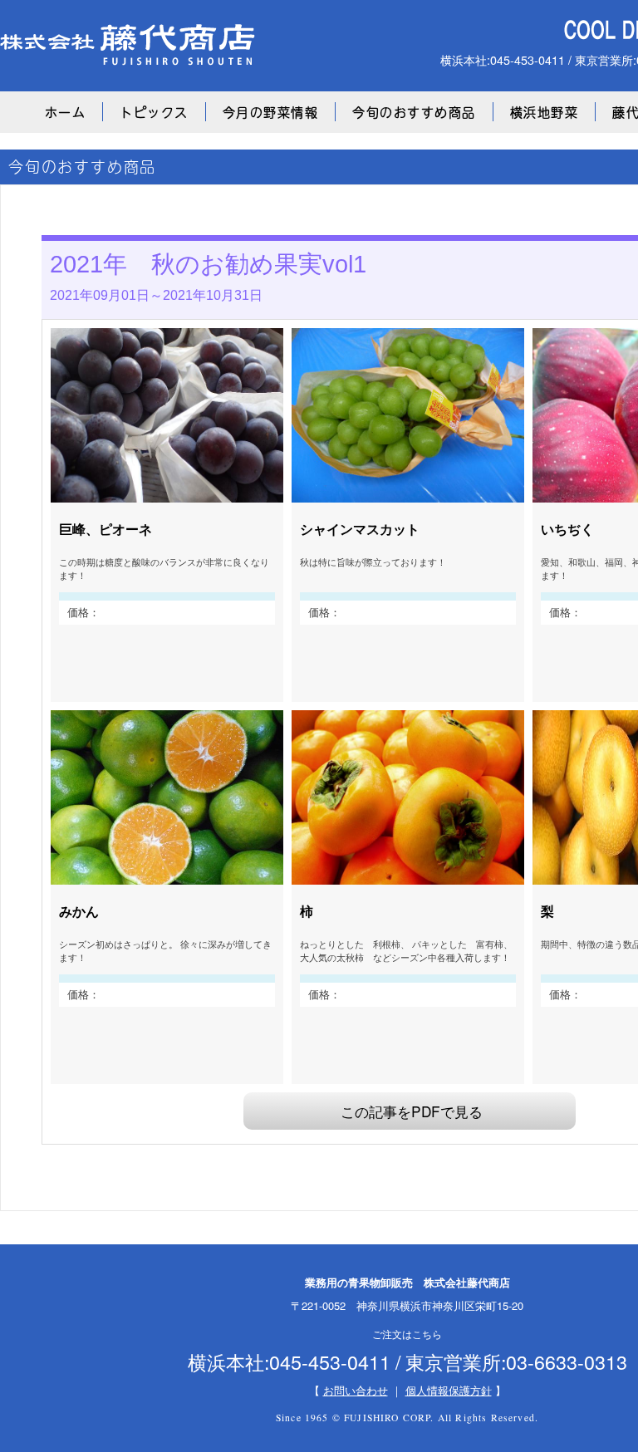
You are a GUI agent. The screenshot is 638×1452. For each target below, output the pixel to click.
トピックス (154, 111)
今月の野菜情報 (271, 111)
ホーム (65, 111)
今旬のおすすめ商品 (414, 111)
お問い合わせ (355, 1390)
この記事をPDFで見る (412, 1111)
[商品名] (167, 494)
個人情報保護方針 (448, 1390)
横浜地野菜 (544, 111)
